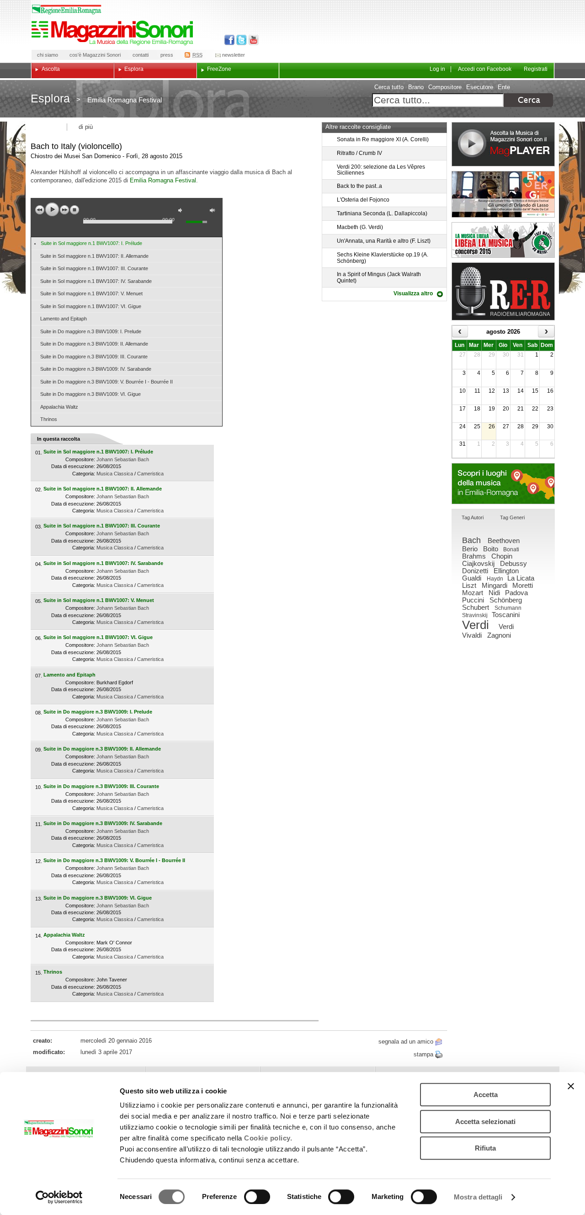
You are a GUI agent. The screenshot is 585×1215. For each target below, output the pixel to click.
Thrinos (48, 419)
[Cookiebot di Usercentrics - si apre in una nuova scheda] (59, 1197)
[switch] (257, 1196)
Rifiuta (485, 1148)
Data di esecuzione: (73, 466)
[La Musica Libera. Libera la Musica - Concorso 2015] (503, 240)
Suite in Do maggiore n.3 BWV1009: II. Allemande (94, 343)
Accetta (485, 1094)
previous (39, 209)
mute (182, 211)
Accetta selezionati (485, 1121)
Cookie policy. (268, 1138)
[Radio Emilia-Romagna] (503, 291)
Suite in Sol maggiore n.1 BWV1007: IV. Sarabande (96, 281)
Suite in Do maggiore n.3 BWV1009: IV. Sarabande (95, 369)
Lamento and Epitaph (63, 318)
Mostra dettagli (478, 1197)
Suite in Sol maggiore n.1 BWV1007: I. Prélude (91, 243)
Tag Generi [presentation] (512, 517)
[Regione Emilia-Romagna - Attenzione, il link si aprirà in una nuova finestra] (66, 10)
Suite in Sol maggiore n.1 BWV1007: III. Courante (94, 268)
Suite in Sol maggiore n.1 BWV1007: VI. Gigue (90, 306)
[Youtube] (251, 40)
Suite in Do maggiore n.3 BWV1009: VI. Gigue (90, 394)
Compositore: (80, 459)
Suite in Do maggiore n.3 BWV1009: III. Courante (94, 356)
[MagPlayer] (503, 144)
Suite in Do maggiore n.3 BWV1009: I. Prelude (90, 331)
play (52, 209)
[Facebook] (229, 40)
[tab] (472, 518)
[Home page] (114, 33)
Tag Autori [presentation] (473, 517)
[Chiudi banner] (571, 1086)
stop (74, 209)
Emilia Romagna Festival (163, 180)
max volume (214, 211)
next (64, 209)
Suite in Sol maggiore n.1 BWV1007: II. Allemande (94, 256)
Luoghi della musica (503, 484)
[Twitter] (240, 40)
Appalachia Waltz (59, 407)
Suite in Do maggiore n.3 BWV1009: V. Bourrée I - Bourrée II (106, 381)
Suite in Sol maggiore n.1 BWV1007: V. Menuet (91, 293)
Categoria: (83, 473)
